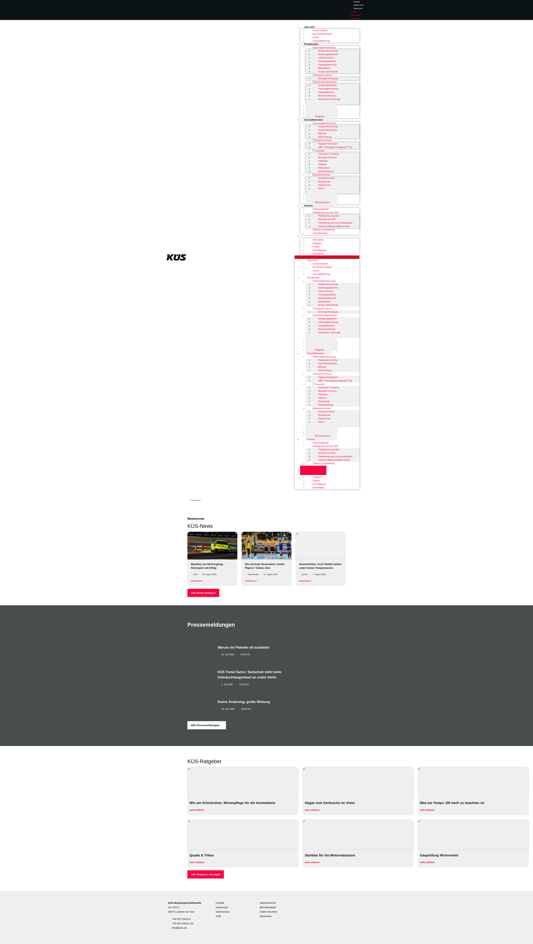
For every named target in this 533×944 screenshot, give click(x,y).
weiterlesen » (197, 581)
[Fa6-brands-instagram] (345, 904)
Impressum (358, 8)
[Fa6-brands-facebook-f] (328, 904)
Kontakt (354, 12)
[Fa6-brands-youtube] (336, 904)
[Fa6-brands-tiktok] (361, 904)
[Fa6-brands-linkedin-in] (353, 904)
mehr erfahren (197, 810)
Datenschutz (359, 5)
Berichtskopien (322, 202)
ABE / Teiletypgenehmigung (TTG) (335, 147)
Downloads (318, 254)
